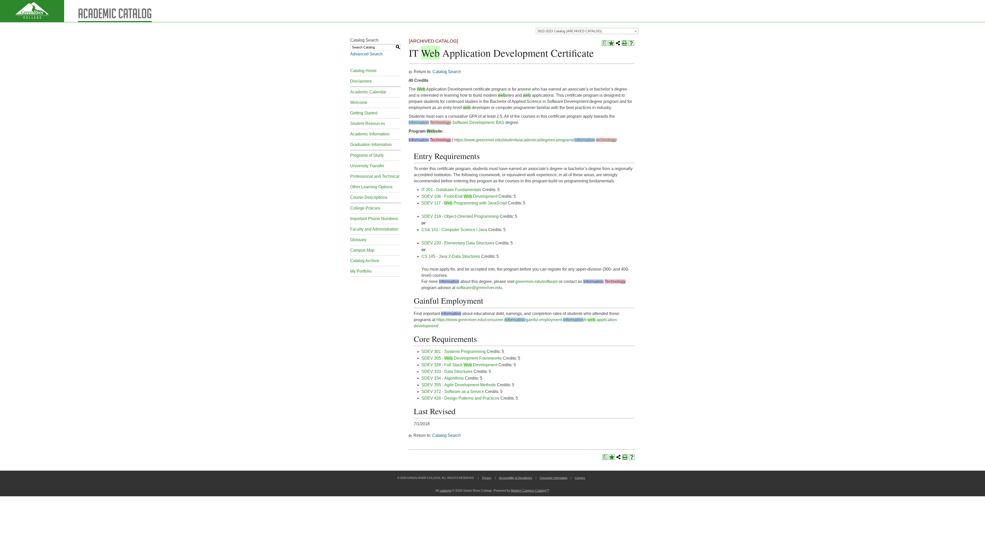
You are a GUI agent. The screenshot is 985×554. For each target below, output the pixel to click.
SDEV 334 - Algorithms (442, 378)
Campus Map (362, 250)
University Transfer (367, 166)
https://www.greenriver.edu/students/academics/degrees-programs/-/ (535, 140)
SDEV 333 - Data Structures (446, 371)
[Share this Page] (618, 43)
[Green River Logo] (32, 11)
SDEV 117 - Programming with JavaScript (464, 203)
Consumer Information (553, 477)
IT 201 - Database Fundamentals (451, 189)
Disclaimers (361, 81)
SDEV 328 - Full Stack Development (459, 365)
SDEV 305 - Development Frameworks (461, 358)
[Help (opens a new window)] (631, 43)
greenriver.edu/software (536, 281)
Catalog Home (363, 70)
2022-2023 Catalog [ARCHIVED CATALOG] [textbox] (569, 31)
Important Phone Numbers (374, 218)
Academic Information (370, 134)
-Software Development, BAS (456, 122)
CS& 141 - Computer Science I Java (454, 229)
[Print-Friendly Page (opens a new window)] (624, 43)
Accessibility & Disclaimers (515, 477)
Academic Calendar (368, 92)
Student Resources (367, 123)
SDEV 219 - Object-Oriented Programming (460, 216)
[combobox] (587, 31)
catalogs (445, 490)
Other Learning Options (371, 187)
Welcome (358, 102)
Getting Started (363, 113)
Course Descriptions (368, 197)
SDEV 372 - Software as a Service (452, 391)
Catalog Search (446, 72)
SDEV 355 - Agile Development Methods (458, 385)
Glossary (358, 240)
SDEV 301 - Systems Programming (453, 351)
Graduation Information (371, 144)
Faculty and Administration (374, 229)
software (464, 287)
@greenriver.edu (487, 287)
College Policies (365, 208)
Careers (580, 477)
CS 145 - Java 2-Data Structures (450, 256)
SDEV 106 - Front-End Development (459, 196)
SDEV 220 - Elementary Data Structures (457, 243)
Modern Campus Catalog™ (530, 490)
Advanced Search (366, 54)
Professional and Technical (374, 176)
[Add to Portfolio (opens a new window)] (611, 43)
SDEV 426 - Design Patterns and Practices (460, 398)
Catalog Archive (364, 261)
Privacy (486, 477)
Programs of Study (367, 155)
